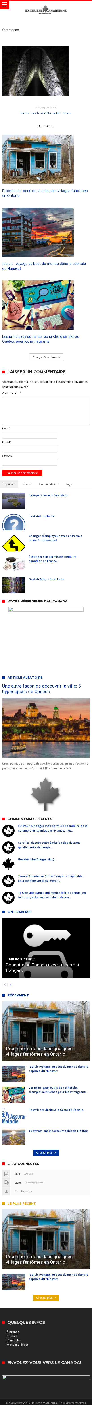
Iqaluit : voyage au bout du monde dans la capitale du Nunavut (44, 266)
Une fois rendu (21, 959)
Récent (27, 484)
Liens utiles (14, 1340)
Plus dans (44, 126)
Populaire (9, 484)
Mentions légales (18, 1344)
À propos (13, 1332)
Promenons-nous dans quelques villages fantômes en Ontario (45, 193)
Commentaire (11, 393)
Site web (7, 455)
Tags (69, 484)
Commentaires (48, 484)
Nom (6, 428)
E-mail (6, 442)
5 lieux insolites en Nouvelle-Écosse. (46, 110)
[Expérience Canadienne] (45, 5)
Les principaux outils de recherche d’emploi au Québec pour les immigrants (40, 339)
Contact (12, 1336)
